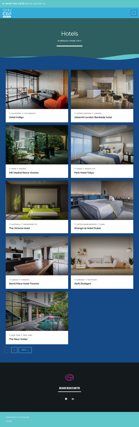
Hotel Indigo (16, 117)
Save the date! (24, 3)
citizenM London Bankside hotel (93, 117)
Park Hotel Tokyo (84, 172)
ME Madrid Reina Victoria (23, 172)
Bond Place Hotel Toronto (24, 283)
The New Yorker (18, 339)
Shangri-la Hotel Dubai (87, 228)
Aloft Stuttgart (82, 283)
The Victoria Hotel (19, 228)
